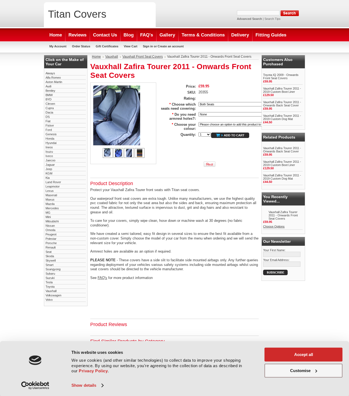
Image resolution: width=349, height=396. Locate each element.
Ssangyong (53, 269)
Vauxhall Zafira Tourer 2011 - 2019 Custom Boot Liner (282, 90)
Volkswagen (53, 295)
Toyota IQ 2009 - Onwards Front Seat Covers (281, 76)
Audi (48, 86)
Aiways (50, 73)
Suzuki (50, 278)
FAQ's (102, 278)
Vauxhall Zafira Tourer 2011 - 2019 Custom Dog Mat (282, 117)
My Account (58, 46)
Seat (49, 251)
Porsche (51, 243)
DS (48, 116)
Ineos (49, 147)
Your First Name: (274, 250)
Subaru (50, 273)
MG (48, 212)
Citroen (50, 103)
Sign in (148, 46)
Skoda (50, 256)
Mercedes (52, 208)
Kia (48, 177)
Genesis (51, 134)
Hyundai (51, 143)
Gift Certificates (107, 46)
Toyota (50, 286)
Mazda (50, 203)
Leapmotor (53, 186)
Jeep (49, 169)
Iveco (49, 156)
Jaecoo (50, 160)
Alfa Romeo (53, 77)
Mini (48, 217)
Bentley (50, 90)
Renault (51, 247)
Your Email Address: (276, 260)
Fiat (48, 121)
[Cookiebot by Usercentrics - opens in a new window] (35, 385)
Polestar (51, 238)
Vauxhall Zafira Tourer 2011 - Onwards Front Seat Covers (283, 215)
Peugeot (51, 234)
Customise (300, 370)
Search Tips (272, 18)
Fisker (50, 125)
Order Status (81, 46)
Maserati (51, 195)
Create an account (171, 46)
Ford (49, 129)
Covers (77, 14)
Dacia (49, 112)
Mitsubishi (52, 221)
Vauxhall (51, 291)
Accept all (303, 354)
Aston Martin (54, 82)
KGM (49, 173)
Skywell (51, 260)
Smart (49, 264)
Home (96, 56)
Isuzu (49, 151)
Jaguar (50, 164)
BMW (49, 95)
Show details (83, 385)
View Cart (130, 46)
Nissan (50, 225)
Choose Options (274, 226)
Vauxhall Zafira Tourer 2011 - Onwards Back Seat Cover (282, 103)
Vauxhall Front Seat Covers (142, 56)
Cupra (50, 108)
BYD (49, 99)
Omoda (50, 230)
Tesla (49, 282)
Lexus (50, 190)
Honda (50, 138)
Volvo (49, 299)
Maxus (50, 199)
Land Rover (53, 182)
